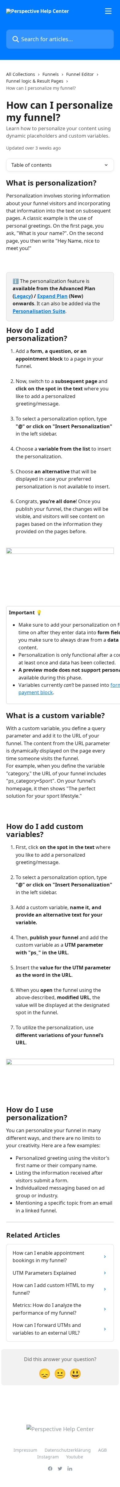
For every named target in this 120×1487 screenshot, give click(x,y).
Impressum (25, 1450)
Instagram (48, 1457)
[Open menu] (108, 11)
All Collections (20, 74)
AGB (102, 1450)
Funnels (50, 74)
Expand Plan (52, 296)
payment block (35, 692)
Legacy (22, 296)
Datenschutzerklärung (68, 1450)
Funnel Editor (80, 74)
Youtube (74, 1457)
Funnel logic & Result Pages (34, 81)
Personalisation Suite (39, 311)
